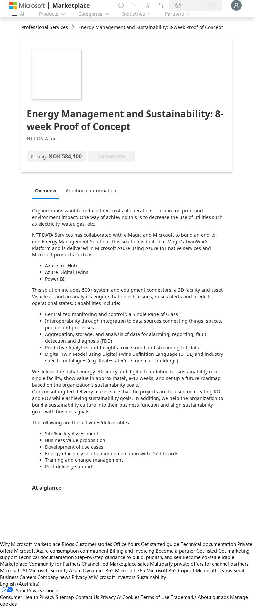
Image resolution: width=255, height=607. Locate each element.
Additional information (91, 190)
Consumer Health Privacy (27, 597)
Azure (75, 570)
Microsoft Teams (214, 570)
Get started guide (160, 544)
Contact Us (87, 597)
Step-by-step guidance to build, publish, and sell (128, 557)
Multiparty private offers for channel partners (199, 563)
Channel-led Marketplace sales (115, 563)
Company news (53, 577)
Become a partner (175, 550)
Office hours (126, 544)
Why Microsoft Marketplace (30, 544)
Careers (28, 577)
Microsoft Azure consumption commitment (62, 550)
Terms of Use (155, 597)
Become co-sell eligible (208, 557)
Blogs (68, 544)
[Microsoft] (27, 5)
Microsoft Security (48, 570)
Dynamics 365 (98, 570)
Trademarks (183, 597)
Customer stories (93, 544)
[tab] (47, 190)
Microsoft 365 (130, 570)
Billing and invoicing (132, 550)
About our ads (213, 597)
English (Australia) (20, 583)
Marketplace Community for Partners (40, 563)
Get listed (206, 550)
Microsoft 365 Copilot (170, 570)
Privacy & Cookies (119, 597)
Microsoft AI (13, 570)
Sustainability (151, 577)
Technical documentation (208, 544)
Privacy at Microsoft (93, 577)
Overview (45, 190)
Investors (125, 577)
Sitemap (65, 597)
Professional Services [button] (44, 27)
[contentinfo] (73, 27)
